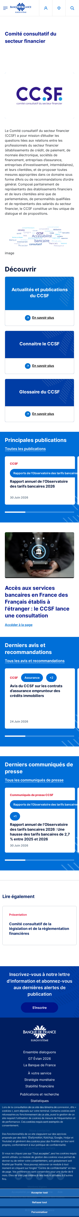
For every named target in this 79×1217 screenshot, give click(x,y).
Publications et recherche (39, 1094)
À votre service (39, 1073)
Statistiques (40, 1101)
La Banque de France (39, 1065)
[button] (72, 8)
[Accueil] (39, 1033)
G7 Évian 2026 (39, 1059)
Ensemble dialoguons (39, 1052)
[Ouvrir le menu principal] (5, 7)
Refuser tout (39, 1202)
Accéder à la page (18, 625)
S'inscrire (39, 1008)
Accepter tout (39, 1192)
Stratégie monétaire (39, 1080)
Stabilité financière (39, 1086)
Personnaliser (39, 1212)
